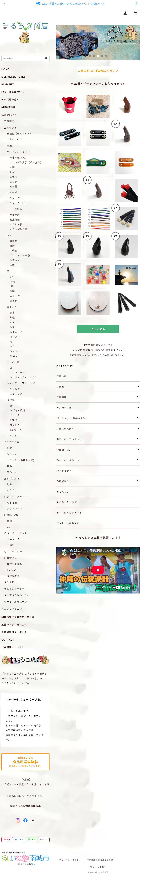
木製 (12, 167)
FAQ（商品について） (14, 91)
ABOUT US (8, 107)
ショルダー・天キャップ (21, 383)
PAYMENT (7, 84)
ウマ (9, 235)
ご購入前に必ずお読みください (98, 70)
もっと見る (98, 329)
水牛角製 (15, 214)
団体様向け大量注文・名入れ (17, 617)
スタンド (12, 435)
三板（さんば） (65, 428)
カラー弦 (15, 296)
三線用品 (61, 397)
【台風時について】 (12, 647)
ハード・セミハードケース (25, 377)
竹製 (12, 245)
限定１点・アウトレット (70, 439)
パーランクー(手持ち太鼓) (71, 418)
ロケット (15, 351)
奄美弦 (13, 301)
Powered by (94, 872)
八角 (12, 327)
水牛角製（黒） (19, 157)
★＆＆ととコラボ (66, 502)
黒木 (12, 312)
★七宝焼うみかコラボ (69, 512)
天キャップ (16, 393)
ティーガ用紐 (17, 203)
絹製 (12, 291)
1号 (11, 286)
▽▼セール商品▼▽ (67, 523)
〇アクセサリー (65, 470)
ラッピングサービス (12, 609)
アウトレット (14, 508)
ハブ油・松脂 (17, 410)
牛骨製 (13, 250)
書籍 (9, 521)
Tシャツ (11, 569)
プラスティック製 (20, 255)
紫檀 (12, 317)
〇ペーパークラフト (67, 460)
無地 (9, 448)
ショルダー (16, 389)
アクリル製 (16, 224)
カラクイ (12, 306)
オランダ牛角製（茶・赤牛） (26, 162)
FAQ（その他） (10, 99)
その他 (13, 186)
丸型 (12, 172)
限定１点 (12, 502)
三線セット (62, 386)
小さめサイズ (14, 139)
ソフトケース (17, 372)
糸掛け (13, 420)
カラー (13, 346)
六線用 (13, 265)
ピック (13, 181)
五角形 (13, 177)
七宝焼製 (15, 219)
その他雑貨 (13, 575)
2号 (12, 276)
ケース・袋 (13, 361)
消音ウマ (15, 260)
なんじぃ (12, 453)
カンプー (15, 336)
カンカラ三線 (64, 407)
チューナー (16, 415)
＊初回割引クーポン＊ (14, 632)
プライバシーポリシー (70, 860)
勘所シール (16, 429)
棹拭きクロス (14, 564)
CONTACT (7, 639)
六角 (12, 322)
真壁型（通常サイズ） (19, 133)
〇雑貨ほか (62, 481)
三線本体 (61, 376)
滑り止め (15, 424)
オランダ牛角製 (19, 229)
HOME (5, 69)
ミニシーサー (14, 539)
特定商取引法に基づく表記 (100, 860)
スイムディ (16, 332)
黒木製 (13, 241)
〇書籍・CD (63, 449)
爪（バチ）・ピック (18, 151)
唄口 (12, 405)
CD (9, 526)
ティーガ (12, 192)
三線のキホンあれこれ (14, 624)
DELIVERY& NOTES (13, 76)
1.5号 (12, 281)
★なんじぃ (62, 491)
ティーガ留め (14, 209)
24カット (15, 356)
